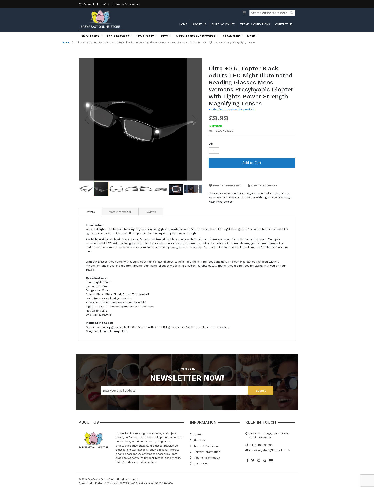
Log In (105, 3)
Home (183, 24)
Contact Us (200, 463)
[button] (86, 119)
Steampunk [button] (231, 36)
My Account (86, 3)
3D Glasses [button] (90, 36)
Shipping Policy (223, 24)
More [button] (251, 36)
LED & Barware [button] (118, 36)
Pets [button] (165, 36)
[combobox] (272, 13)
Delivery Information (206, 451)
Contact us (284, 24)
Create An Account (128, 3)
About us (199, 24)
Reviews (151, 211)
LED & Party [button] (145, 36)
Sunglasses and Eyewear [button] (195, 36)
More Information (120, 211)
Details (90, 211)
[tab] (90, 211)
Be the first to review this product (231, 109)
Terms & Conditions (255, 24)
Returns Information (206, 457)
